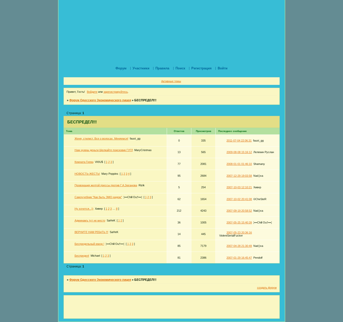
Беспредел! (82, 255)
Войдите (92, 91)
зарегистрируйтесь (115, 91)
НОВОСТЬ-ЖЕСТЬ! (87, 173)
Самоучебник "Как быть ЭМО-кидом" (98, 197)
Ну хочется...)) (84, 208)
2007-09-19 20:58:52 (239, 210)
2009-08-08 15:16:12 (239, 152)
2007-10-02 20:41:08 (239, 199)
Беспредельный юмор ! (89, 243)
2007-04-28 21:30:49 (239, 245)
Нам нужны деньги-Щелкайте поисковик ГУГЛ (104, 150)
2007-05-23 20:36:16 (239, 232)
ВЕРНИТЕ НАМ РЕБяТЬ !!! (91, 232)
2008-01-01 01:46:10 (239, 163)
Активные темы (171, 81)
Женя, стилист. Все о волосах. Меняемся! (101, 138)
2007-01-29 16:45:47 (239, 257)
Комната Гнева (84, 161)
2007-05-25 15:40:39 (239, 222)
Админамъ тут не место (90, 220)
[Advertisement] (155, 11)
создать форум (267, 287)
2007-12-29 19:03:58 (239, 175)
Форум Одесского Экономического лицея (100, 100)
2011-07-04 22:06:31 (239, 140)
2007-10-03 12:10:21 (239, 187)
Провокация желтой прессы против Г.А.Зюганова (106, 185)
